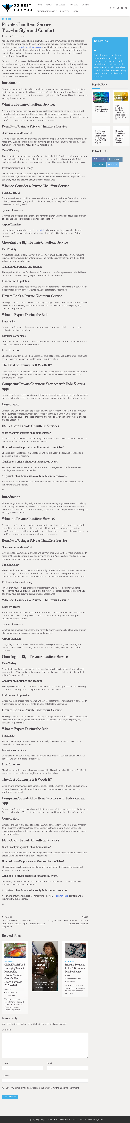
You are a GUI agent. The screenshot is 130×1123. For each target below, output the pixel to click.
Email (50, 1063)
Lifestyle (60, 5)
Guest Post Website (46, 11)
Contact (86, 5)
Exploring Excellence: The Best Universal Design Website (120, 137)
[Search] (126, 8)
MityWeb (98, 1119)
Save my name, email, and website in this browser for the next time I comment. (42, 1088)
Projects (73, 5)
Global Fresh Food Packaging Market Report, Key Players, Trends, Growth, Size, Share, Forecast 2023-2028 (14, 975)
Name (5, 1063)
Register (64, 11)
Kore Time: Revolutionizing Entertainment (101, 109)
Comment (7, 1030)
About (49, 5)
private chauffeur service (30, 47)
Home (39, 5)
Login (75, 11)
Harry (6, 36)
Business (6, 19)
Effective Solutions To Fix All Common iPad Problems (75, 968)
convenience (62, 896)
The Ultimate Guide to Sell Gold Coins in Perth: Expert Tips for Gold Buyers (100, 137)
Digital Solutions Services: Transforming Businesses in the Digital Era (121, 112)
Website (6, 1076)
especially (40, 230)
